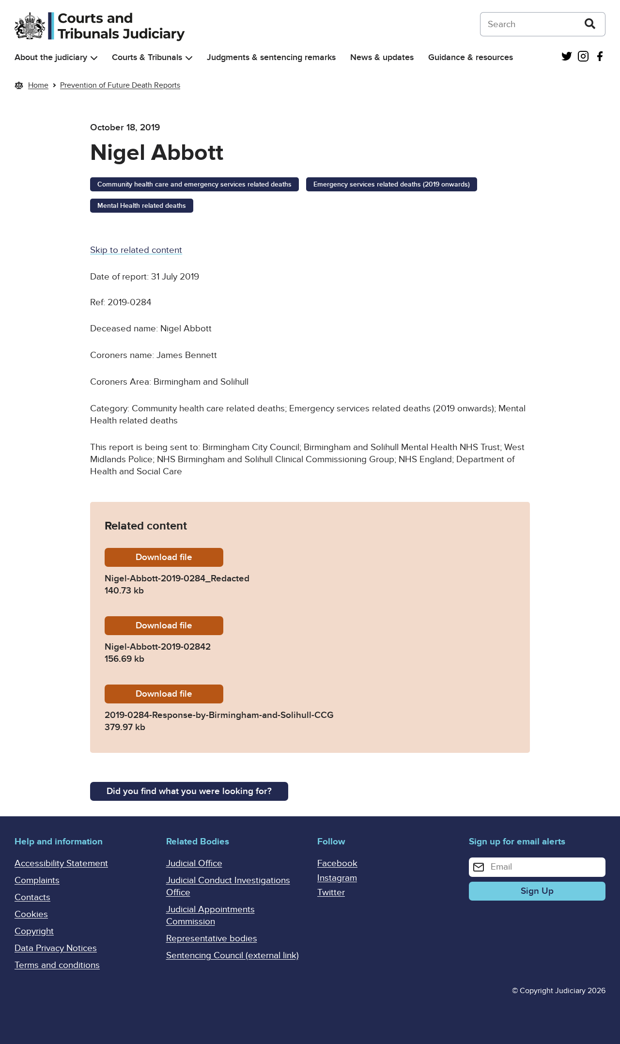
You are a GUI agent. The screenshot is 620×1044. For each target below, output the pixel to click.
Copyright (34, 931)
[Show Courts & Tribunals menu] (189, 58)
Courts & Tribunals (147, 57)
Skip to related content (136, 250)
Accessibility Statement (61, 863)
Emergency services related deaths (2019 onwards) (391, 184)
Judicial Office (194, 863)
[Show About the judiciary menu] (94, 58)
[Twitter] (567, 57)
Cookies (31, 914)
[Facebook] (599, 57)
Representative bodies (211, 938)
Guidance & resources (470, 57)
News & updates (382, 57)
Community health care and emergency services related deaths (194, 184)
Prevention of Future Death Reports (120, 85)
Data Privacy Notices (56, 948)
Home (38, 85)
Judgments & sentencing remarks (271, 57)
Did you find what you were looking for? (189, 791)
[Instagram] (583, 57)
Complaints (37, 880)
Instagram (337, 878)
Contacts (32, 897)
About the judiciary (51, 57)
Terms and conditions (57, 965)
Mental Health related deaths (141, 206)
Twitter (331, 892)
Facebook (337, 863)
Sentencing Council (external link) (232, 955)
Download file (179, 557)
